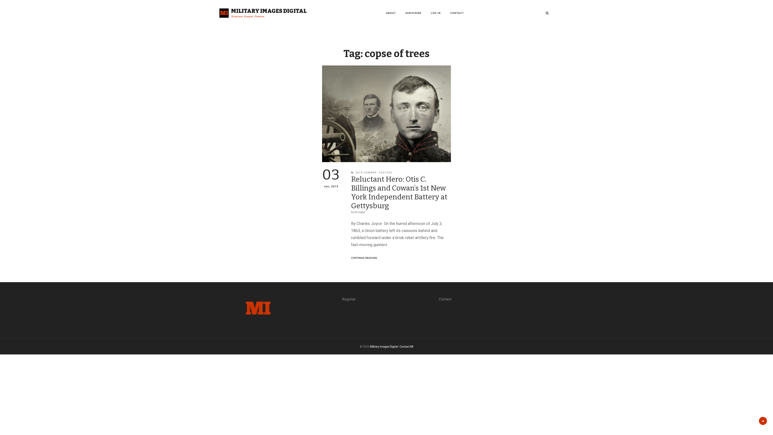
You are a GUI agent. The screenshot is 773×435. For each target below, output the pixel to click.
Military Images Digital (269, 11)
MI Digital (359, 212)
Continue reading (364, 258)
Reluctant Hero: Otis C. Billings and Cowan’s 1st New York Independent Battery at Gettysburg (399, 192)
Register (349, 299)
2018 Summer (366, 172)
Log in (436, 12)
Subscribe (413, 12)
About (391, 12)
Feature (385, 172)
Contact (457, 12)
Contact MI (406, 346)
